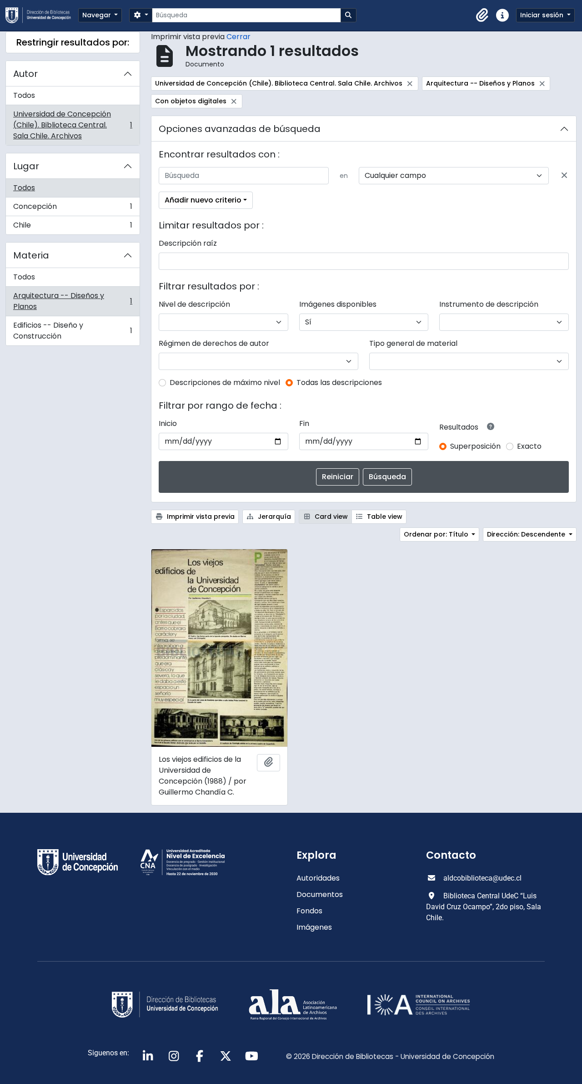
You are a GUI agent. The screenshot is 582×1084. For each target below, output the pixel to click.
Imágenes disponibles (337, 304)
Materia (31, 255)
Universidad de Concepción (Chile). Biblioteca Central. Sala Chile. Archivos (72, 125)
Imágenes (314, 927)
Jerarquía (273, 516)
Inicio (168, 423)
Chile (72, 227)
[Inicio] (41, 15)
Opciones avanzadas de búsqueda (240, 128)
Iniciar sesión (542, 15)
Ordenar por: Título (437, 534)
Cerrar (238, 36)
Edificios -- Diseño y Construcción (72, 330)
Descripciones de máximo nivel (225, 382)
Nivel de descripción (194, 304)
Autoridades (318, 878)
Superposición (475, 446)
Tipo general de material (413, 343)
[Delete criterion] (564, 175)
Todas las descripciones (339, 382)
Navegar (97, 15)
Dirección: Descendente (527, 534)
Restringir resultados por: (72, 42)
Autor (25, 73)
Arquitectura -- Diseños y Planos (72, 301)
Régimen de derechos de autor (214, 343)
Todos (24, 95)
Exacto (529, 446)
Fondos (309, 911)
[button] (482, 15)
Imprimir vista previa (200, 516)
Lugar (26, 166)
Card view (330, 516)
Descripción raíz (188, 243)
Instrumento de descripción (488, 304)
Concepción (72, 208)
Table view (383, 516)
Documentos (319, 894)
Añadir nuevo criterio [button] (203, 200)
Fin (304, 423)
